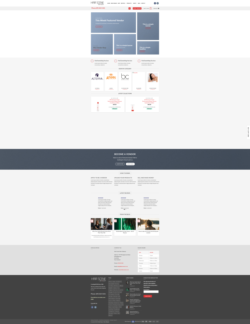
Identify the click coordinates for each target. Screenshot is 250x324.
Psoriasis (110, 304)
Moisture (118, 300)
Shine (120, 306)
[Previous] (89, 78)
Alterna (110, 281)
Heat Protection (112, 298)
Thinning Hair (111, 311)
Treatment (117, 311)
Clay (118, 287)
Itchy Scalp (118, 298)
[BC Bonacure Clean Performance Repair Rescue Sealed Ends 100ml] (133, 105)
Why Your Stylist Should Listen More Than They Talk (101, 232)
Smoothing (111, 309)
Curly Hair (121, 290)
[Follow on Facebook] (155, 3)
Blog (139, 3)
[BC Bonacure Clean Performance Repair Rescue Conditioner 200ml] (98, 105)
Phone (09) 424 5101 (98, 8)
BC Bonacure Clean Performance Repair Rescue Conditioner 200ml (115, 101)
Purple (119, 304)
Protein (121, 302)
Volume (115, 313)
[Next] (160, 78)
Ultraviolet (111, 313)
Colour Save (115, 290)
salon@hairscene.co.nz (122, 266)
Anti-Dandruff (111, 283)
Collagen (110, 290)
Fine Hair (115, 296)
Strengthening (116, 309)
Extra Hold (117, 294)
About (134, 3)
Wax (119, 313)
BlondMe (110, 287)
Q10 (122, 304)
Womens (110, 315)
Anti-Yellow (111, 285)
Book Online (114, 3)
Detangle (110, 292)
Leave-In (110, 300)
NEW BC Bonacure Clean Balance (135, 306)
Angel (114, 281)
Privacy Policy (113, 320)
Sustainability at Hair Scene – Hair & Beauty (125, 232)
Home (108, 3)
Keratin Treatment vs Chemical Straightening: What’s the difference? (135, 300)
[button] (137, 8)
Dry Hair (115, 292)
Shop (119, 3)
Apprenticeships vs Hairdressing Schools (134, 312)
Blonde (121, 285)
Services (123, 3)
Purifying (115, 304)
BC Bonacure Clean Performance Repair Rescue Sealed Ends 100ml (149, 101)
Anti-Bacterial (118, 281)
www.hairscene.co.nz (124, 269)
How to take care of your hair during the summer (148, 232)
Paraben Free (116, 302)
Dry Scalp (119, 292)
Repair (110, 306)
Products (129, 3)
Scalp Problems (115, 306)
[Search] (130, 8)
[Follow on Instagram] (158, 3)
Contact (143, 3)
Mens (114, 300)
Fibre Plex (111, 296)
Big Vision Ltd (138, 321)
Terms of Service (95, 320)
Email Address (146, 289)
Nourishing (111, 302)
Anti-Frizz (117, 283)
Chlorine (114, 287)
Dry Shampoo (111, 294)
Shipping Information (104, 320)
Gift (119, 296)
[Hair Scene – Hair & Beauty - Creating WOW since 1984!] (98, 3)
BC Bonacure (116, 285)
